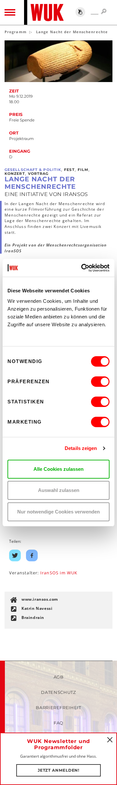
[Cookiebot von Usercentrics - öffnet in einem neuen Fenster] (83, 268)
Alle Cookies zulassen (58, 469)
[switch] (100, 381)
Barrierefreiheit (58, 707)
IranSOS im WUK (59, 573)
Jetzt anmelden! (59, 770)
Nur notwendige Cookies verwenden (58, 511)
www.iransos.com (39, 599)
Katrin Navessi (36, 608)
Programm (16, 31)
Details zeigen (81, 448)
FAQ (58, 722)
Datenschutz (58, 692)
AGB (59, 677)
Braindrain (32, 617)
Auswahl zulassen (58, 490)
